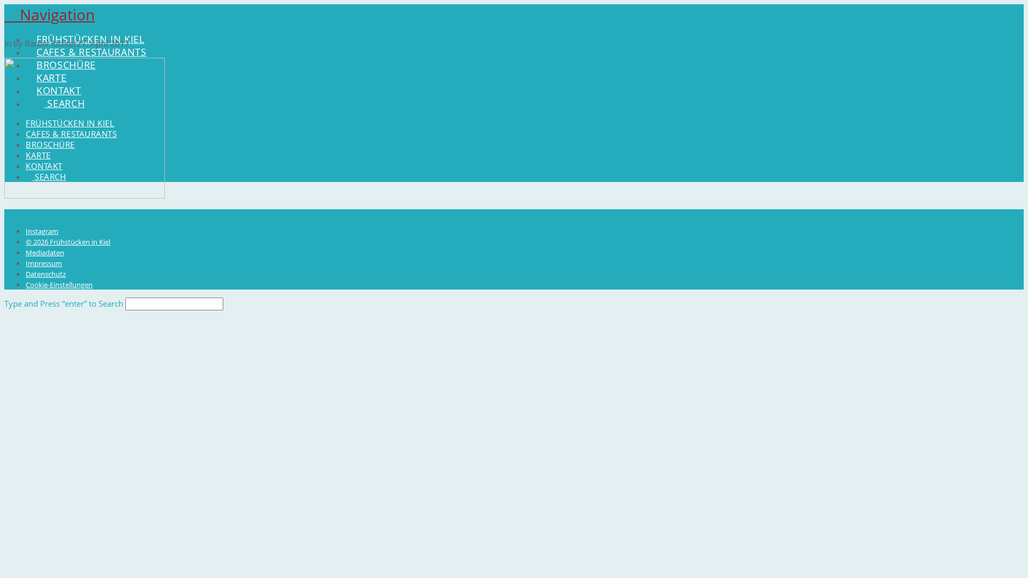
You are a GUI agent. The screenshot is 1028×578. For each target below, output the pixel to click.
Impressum (44, 263)
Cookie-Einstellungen (59, 285)
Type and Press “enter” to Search (63, 303)
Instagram (42, 231)
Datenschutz (46, 274)
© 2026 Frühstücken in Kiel (68, 242)
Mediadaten (45, 252)
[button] (49, 14)
